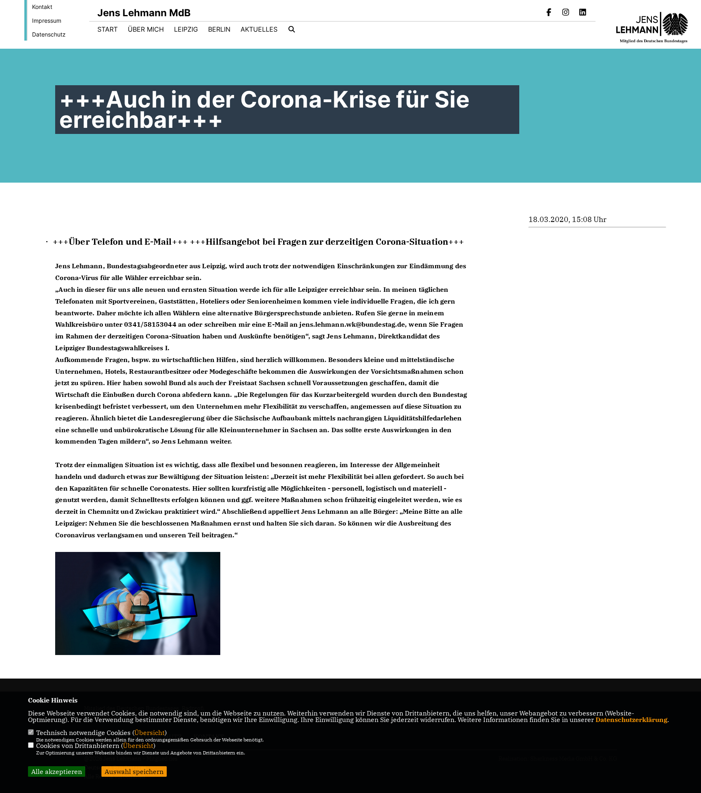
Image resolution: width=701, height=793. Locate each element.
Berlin (219, 29)
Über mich (146, 29)
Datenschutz (49, 34)
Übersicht (149, 732)
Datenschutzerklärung (631, 719)
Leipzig (186, 29)
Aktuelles (259, 29)
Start (107, 29)
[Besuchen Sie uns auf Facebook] (549, 13)
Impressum (46, 20)
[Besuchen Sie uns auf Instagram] (566, 13)
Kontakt (42, 6)
